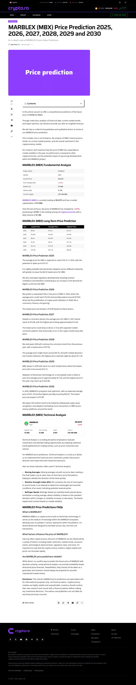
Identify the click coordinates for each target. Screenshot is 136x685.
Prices (73, 630)
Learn (49, 15)
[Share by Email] (11, 125)
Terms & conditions (14, 670)
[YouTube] (21, 639)
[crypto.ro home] (18, 8)
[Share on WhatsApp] (11, 114)
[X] (16, 639)
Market (23, 15)
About (113, 630)
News (12, 15)
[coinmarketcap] (43, 639)
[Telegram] (32, 639)
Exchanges (37, 15)
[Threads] (37, 639)
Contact (114, 634)
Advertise (117, 638)
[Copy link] (11, 131)
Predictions (12, 21)
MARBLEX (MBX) (29, 200)
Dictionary (55, 634)
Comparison (95, 642)
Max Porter (14, 45)
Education (95, 638)
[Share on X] (11, 109)
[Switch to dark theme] (120, 2)
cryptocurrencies (68, 212)
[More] (11, 136)
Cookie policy (27, 670)
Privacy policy (38, 670)
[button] (59, 103)
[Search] (125, 2)
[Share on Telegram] (11, 120)
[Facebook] (10, 639)
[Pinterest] (26, 639)
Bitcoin (55, 630)
